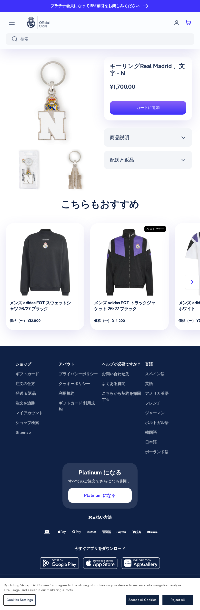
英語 (149, 383)
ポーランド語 (157, 452)
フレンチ (153, 403)
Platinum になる (100, 495)
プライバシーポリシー (78, 374)
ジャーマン (155, 413)
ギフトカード (27, 374)
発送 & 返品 (26, 393)
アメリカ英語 (157, 393)
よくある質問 (113, 383)
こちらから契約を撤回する (121, 396)
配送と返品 (122, 160)
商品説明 (119, 137)
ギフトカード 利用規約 (77, 406)
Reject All (177, 600)
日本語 (151, 442)
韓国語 (151, 432)
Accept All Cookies (143, 600)
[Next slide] (192, 282)
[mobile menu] (12, 23)
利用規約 (66, 393)
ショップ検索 (27, 422)
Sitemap (23, 432)
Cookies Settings (20, 600)
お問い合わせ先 (115, 374)
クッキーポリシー (74, 383)
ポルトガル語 (157, 422)
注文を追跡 (25, 403)
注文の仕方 (25, 383)
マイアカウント (29, 413)
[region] (100, 594)
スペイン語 (155, 374)
